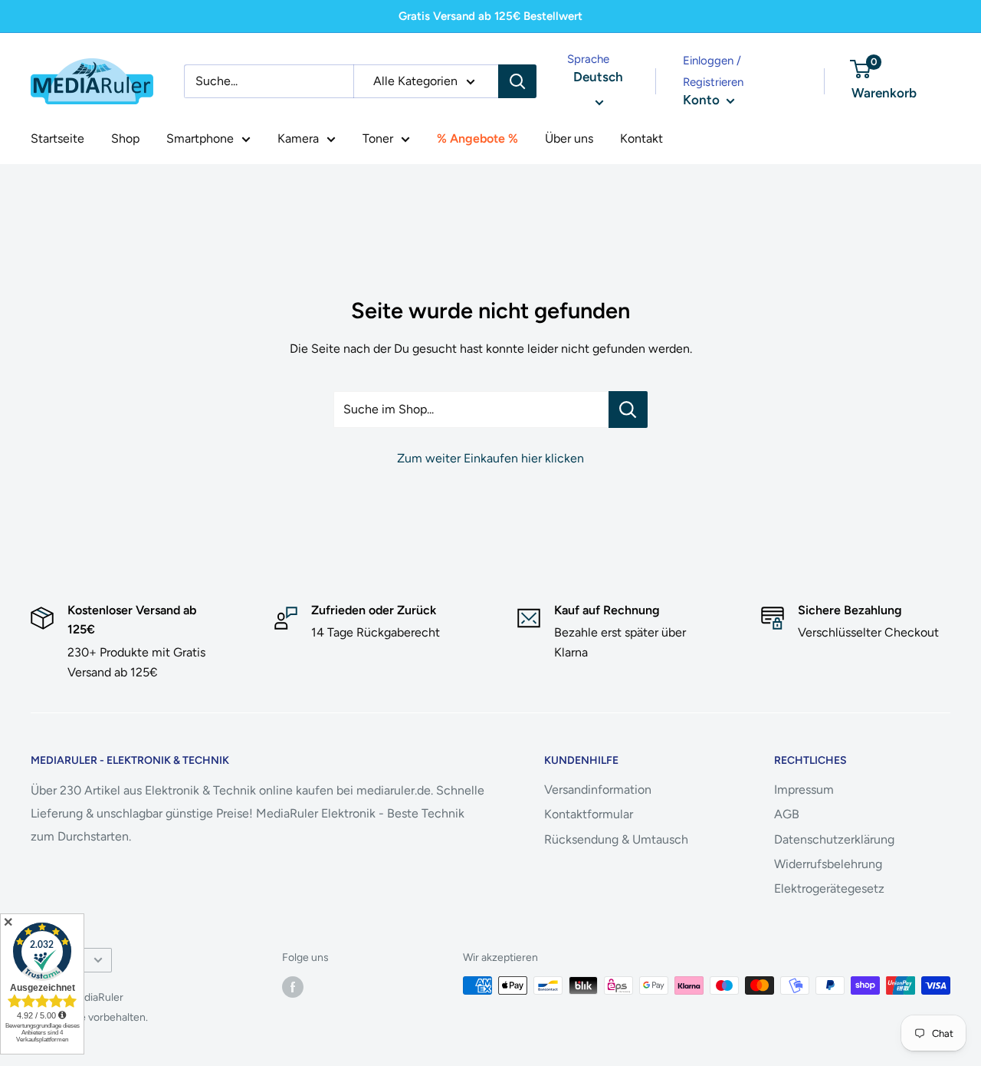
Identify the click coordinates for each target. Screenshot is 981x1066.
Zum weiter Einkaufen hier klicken (490, 458)
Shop (125, 138)
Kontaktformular (588, 814)
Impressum (804, 789)
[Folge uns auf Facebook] (292, 987)
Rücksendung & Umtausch (616, 839)
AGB (786, 814)
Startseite (57, 138)
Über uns (569, 138)
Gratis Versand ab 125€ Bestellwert (490, 16)
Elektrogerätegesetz (829, 888)
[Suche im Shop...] (628, 409)
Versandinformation (597, 789)
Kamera (298, 138)
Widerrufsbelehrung (828, 864)
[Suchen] (517, 81)
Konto (703, 99)
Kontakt (641, 138)
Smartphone (200, 138)
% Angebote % (477, 138)
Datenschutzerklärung (834, 839)
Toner (378, 138)
